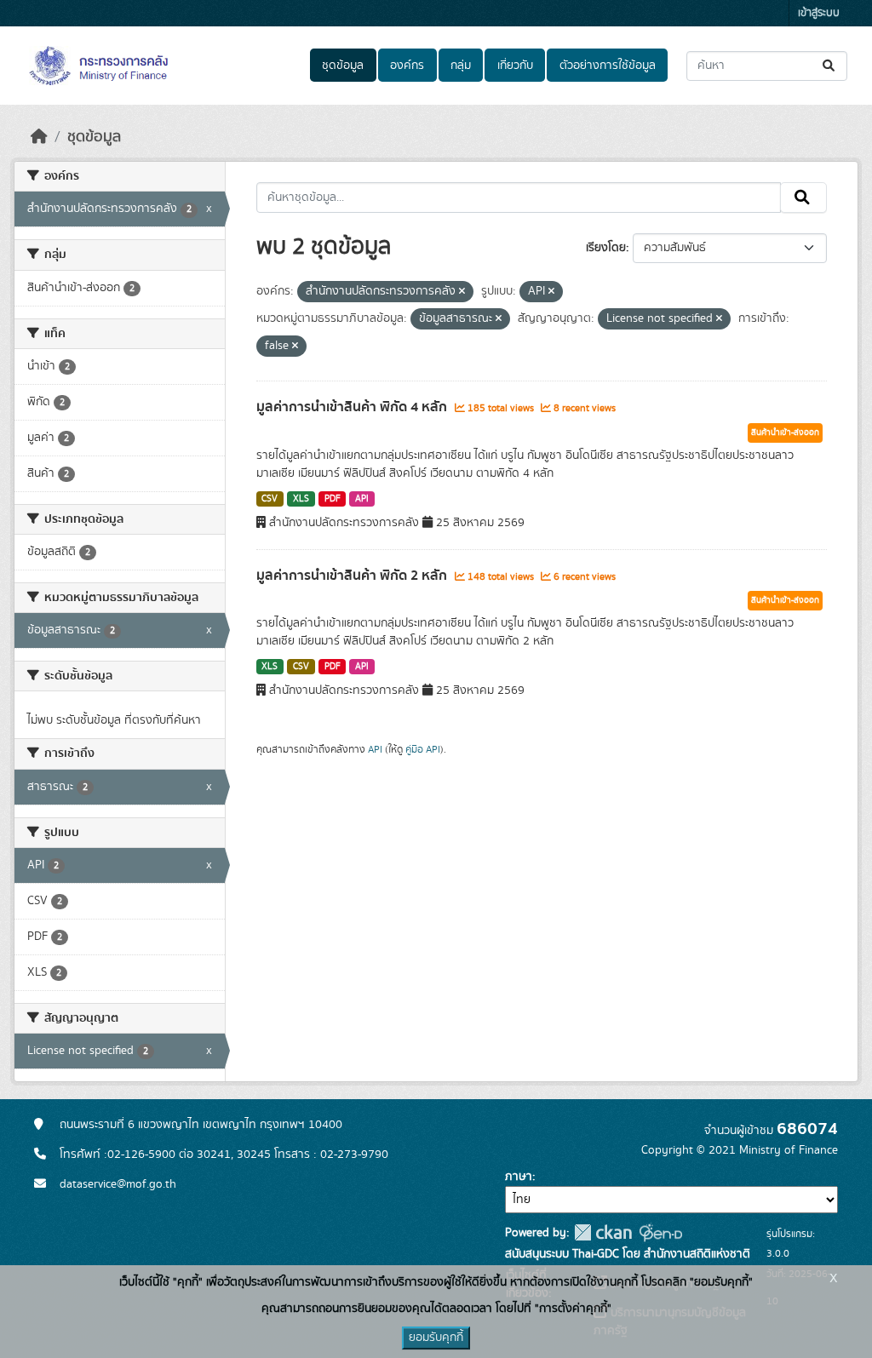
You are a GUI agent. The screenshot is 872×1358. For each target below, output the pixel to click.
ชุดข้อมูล (343, 65)
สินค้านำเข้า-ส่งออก (785, 432)
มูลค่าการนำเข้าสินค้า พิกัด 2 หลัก (353, 575)
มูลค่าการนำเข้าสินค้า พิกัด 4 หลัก (353, 407)
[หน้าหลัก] (39, 137)
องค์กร (407, 65)
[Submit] (830, 66)
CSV (269, 499)
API (362, 499)
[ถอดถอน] (462, 292)
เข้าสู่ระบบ (819, 13)
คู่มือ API (422, 749)
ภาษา (518, 1176)
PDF (332, 499)
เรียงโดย (606, 247)
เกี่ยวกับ (515, 65)
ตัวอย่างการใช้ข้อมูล (607, 65)
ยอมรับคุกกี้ (436, 1337)
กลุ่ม (460, 65)
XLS (301, 499)
